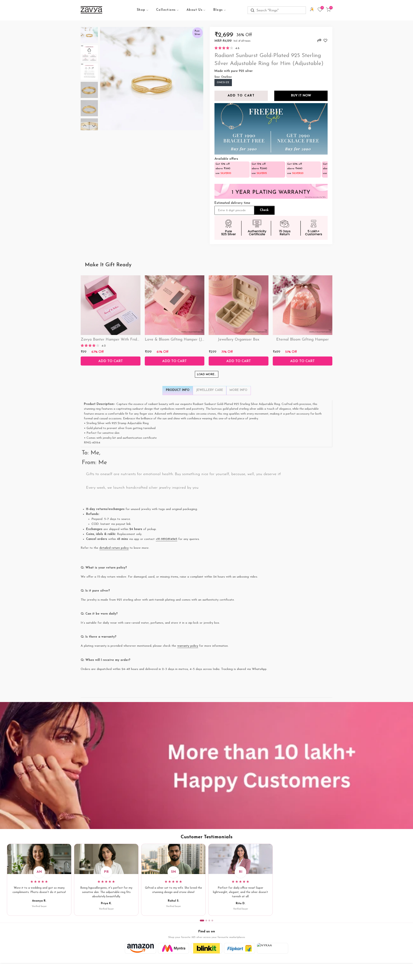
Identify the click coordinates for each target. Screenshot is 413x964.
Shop (141, 10)
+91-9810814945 (166, 539)
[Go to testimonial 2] (206, 920)
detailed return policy (114, 548)
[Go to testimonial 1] (202, 920)
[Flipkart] (239, 948)
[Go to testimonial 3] (209, 920)
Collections (166, 10)
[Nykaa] (272, 948)
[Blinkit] (206, 948)
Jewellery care (209, 390)
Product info (178, 390)
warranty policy (187, 646)
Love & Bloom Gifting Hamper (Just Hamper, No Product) (195, 340)
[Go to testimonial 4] (212, 920)
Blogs (218, 10)
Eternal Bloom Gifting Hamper (302, 340)
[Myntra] (173, 948)
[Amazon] (140, 948)
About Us (194, 10)
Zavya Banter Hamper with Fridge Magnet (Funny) (126, 340)
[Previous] (85, 126)
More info (238, 390)
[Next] (94, 126)
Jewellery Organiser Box (238, 340)
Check (264, 210)
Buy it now (301, 95)
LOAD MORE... (206, 374)
